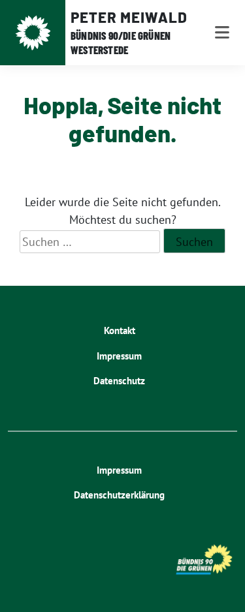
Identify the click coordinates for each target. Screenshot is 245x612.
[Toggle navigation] (222, 32)
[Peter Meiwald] (33, 33)
